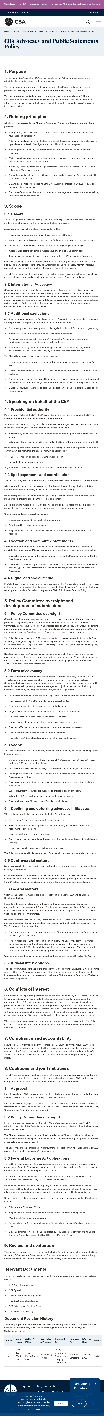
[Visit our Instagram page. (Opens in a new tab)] (59, 1390)
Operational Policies (46, 31)
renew (33, 4)
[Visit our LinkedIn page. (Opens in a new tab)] (44, 1390)
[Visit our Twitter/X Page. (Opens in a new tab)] (49, 1390)
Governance (28, 31)
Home (6, 31)
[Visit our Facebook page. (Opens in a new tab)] (39, 1390)
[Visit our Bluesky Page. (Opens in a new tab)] (54, 1390)
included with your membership (84, 4)
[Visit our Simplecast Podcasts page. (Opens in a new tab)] (63, 1390)
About (16, 31)
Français (95, 12)
